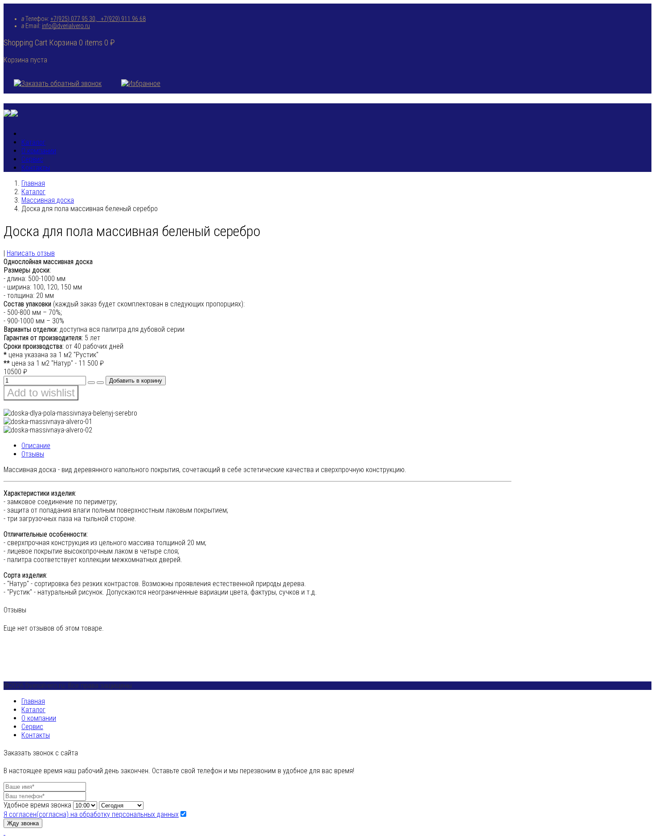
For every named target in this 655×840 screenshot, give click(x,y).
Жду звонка (23, 823)
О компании (38, 151)
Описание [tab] (35, 445)
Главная (33, 183)
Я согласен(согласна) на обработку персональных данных (91, 814)
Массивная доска (47, 200)
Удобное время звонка (37, 805)
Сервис (32, 159)
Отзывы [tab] (32, 454)
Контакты (35, 167)
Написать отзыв (31, 253)
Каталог (33, 142)
